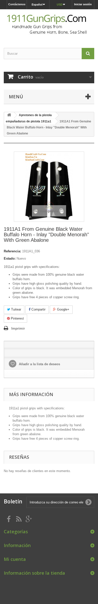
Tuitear (15, 309)
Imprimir (18, 328)
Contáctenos (16, 4)
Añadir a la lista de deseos (39, 364)
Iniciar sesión (83, 4)
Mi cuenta (15, 559)
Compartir (37, 309)
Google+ (62, 309)
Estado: (10, 258)
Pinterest (17, 318)
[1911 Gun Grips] (49, 24)
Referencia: (12, 251)
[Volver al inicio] (9, 115)
